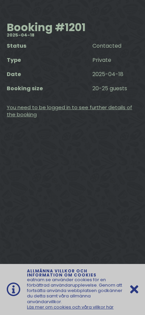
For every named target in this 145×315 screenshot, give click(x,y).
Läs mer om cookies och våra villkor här (70, 307)
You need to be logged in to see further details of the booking (69, 111)
